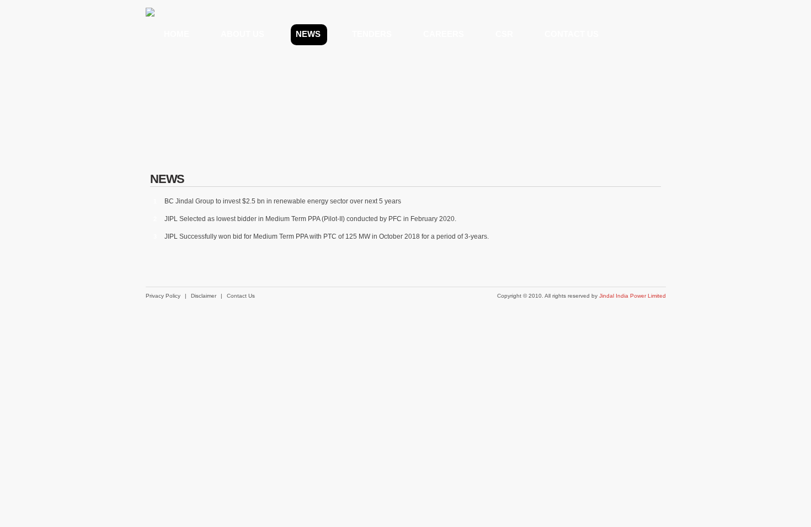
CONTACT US (572, 34)
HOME (176, 34)
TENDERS (372, 34)
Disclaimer (203, 296)
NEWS (308, 34)
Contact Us (241, 296)
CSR (504, 34)
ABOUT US (242, 34)
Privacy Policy (163, 296)
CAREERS (443, 34)
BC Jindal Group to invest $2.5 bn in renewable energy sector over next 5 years (282, 201)
